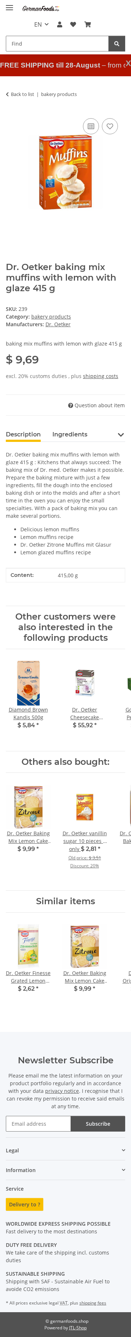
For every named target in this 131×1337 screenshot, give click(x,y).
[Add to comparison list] (91, 126)
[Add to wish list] (110, 126)
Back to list (22, 94)
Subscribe (98, 1123)
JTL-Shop (78, 1328)
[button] (59, 24)
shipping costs (100, 376)
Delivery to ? (24, 1204)
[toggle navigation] (9, 4)
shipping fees (92, 1303)
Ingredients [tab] (69, 434)
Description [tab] (23, 434)
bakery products (51, 316)
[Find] (116, 43)
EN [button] (38, 24)
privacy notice (62, 1090)
